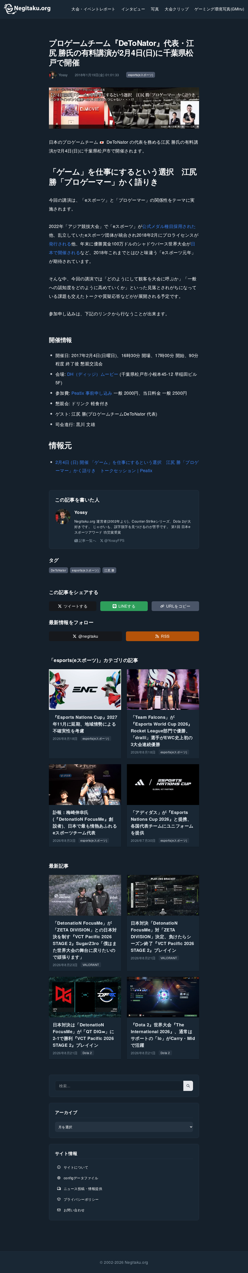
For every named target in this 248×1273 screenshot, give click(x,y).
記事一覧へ (87, 540)
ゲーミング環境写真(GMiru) (219, 9)
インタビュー (133, 9)
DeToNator (58, 570)
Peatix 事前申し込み (91, 393)
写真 (155, 9)
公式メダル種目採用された (169, 226)
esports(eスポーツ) (140, 75)
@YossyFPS (114, 540)
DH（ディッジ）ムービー (92, 374)
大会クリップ (177, 9)
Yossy (80, 512)
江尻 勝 (109, 570)
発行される (60, 243)
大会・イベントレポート (93, 9)
